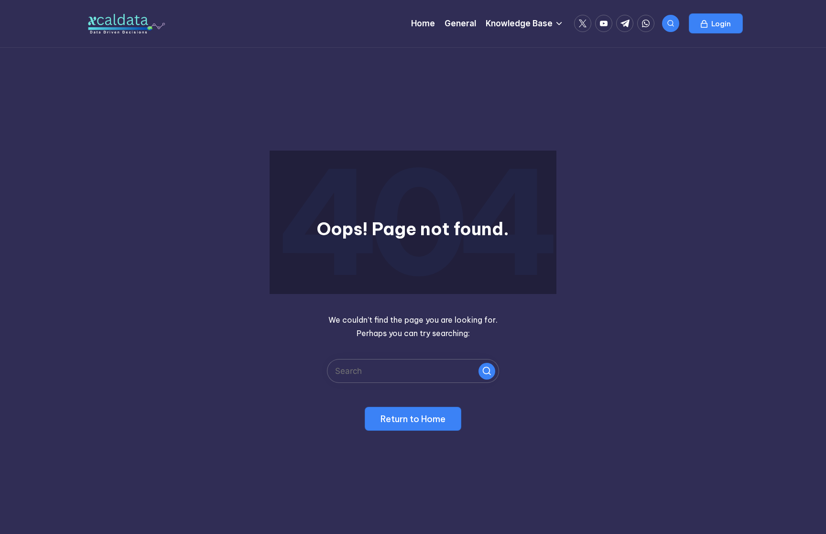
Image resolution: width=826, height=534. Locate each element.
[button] (716, 23)
